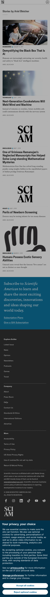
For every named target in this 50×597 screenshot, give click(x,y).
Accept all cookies (25, 585)
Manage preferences (13, 575)
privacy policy (17, 568)
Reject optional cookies (25, 592)
